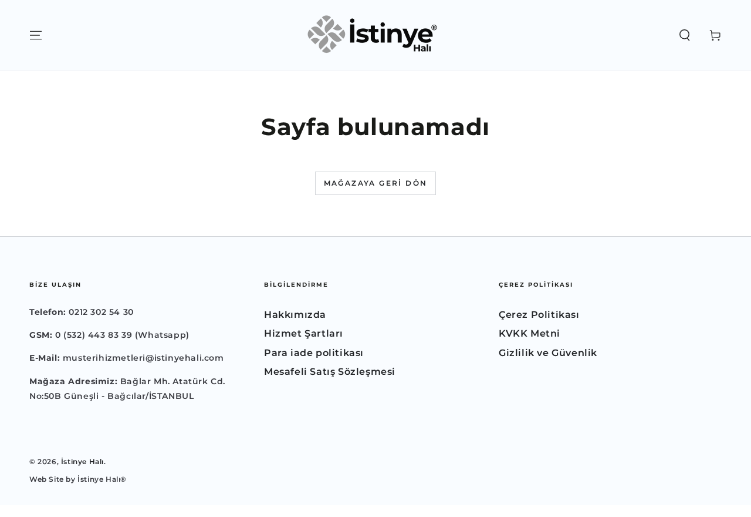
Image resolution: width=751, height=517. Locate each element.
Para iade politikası (314, 352)
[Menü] (36, 35)
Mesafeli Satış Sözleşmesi (329, 371)
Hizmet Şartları (303, 333)
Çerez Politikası (539, 314)
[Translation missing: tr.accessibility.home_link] (375, 35)
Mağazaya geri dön (376, 183)
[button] (684, 35)
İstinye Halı (82, 461)
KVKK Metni (529, 333)
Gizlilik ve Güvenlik (548, 352)
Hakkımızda (295, 314)
